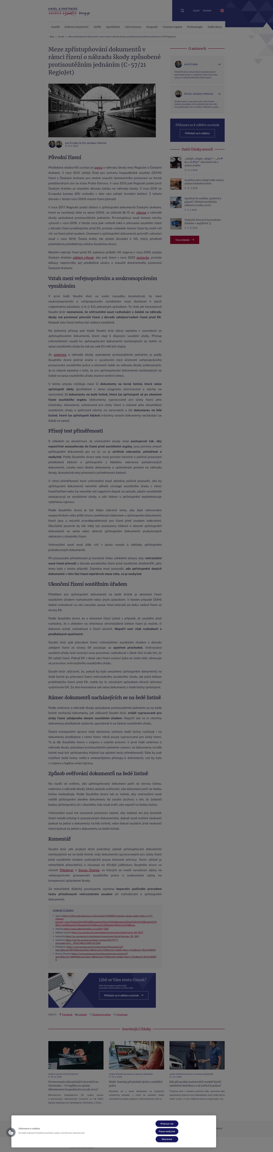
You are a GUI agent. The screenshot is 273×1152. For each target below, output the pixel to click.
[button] (10, 1132)
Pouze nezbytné (167, 1131)
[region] (113, 1131)
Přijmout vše (167, 1123)
